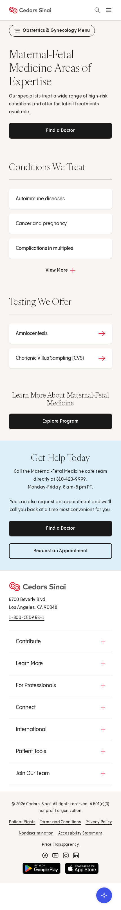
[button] (60, 641)
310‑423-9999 (71, 479)
